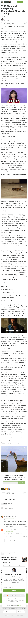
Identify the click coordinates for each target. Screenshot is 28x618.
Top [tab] (2, 553)
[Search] (25, 553)
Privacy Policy (15, 601)
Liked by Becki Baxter (9, 517)
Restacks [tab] (10, 503)
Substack (7, 615)
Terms (16, 608)
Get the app (20, 611)
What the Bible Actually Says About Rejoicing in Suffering (9, 558)
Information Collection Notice (18, 600)
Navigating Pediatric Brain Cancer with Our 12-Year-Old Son (10, 561)
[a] (24, 559)
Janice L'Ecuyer (7, 529)
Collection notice (23, 608)
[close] (24, 568)
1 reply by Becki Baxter (11, 540)
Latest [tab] (6, 553)
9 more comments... (5, 547)
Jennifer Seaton (7, 516)
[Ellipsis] (26, 516)
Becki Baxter (7, 18)
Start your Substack (10, 611)
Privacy (13, 608)
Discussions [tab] (11, 553)
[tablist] (7, 503)
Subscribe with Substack (15, 595)
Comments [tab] (4, 503)
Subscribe (20, 2)
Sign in (25, 2)
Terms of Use (21, 598)
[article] (14, 562)
